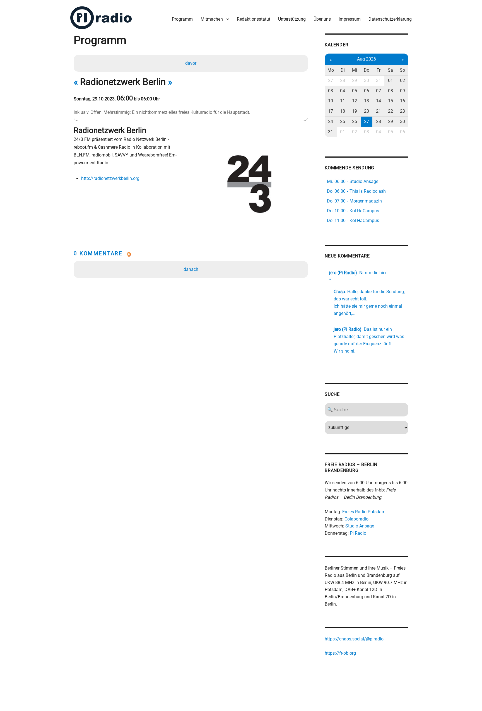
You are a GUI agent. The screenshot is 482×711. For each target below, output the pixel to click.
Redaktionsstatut (253, 19)
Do (366, 70)
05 (354, 90)
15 (390, 100)
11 (342, 100)
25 (342, 121)
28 (342, 80)
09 (402, 90)
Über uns (322, 19)
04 (342, 90)
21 (378, 111)
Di (343, 70)
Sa (390, 70)
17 (330, 111)
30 (366, 80)
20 (366, 111)
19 (354, 111)
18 (342, 111)
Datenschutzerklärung (390, 19)
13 (366, 100)
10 (330, 100)
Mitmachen (212, 19)
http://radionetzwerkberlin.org (110, 178)
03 (330, 90)
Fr (378, 70)
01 (390, 80)
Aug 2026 (366, 59)
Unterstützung (292, 19)
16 (402, 100)
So (402, 70)
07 (378, 90)
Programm (182, 19)
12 (354, 100)
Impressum (350, 19)
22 (390, 111)
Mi (354, 70)
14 (378, 100)
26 (354, 121)
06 (366, 90)
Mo (330, 70)
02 (402, 80)
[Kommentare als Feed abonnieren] (191, 254)
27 (330, 80)
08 (390, 90)
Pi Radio (358, 533)
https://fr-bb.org (340, 653)
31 (378, 80)
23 (402, 111)
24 (330, 121)
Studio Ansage (359, 526)
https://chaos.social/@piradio (354, 639)
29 (354, 80)
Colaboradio (356, 519)
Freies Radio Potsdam (363, 511)
